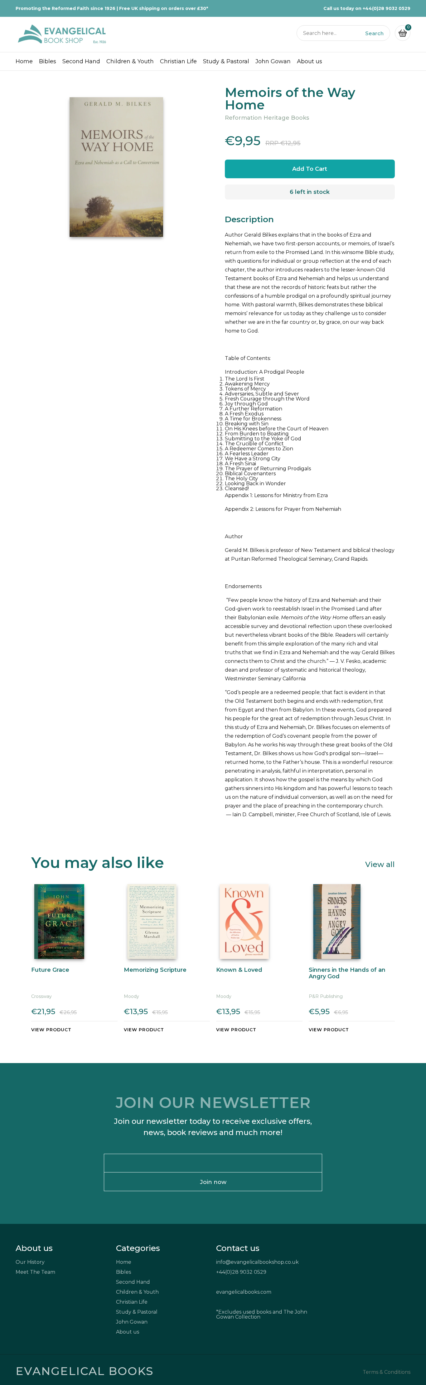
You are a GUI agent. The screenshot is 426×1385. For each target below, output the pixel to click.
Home (24, 61)
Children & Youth (130, 61)
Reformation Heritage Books (267, 118)
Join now (213, 1182)
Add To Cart (309, 168)
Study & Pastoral (226, 61)
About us (309, 61)
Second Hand (81, 61)
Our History (30, 1262)
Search (374, 33)
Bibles (47, 61)
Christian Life (178, 61)
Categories (138, 1248)
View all (380, 864)
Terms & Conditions (386, 1372)
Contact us (237, 1248)
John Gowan (273, 61)
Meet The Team (35, 1272)
